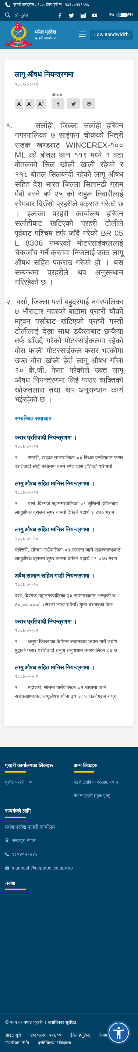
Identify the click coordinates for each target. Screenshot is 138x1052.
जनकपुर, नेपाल (23, 840)
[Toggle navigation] (82, 35)
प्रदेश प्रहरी (15, 782)
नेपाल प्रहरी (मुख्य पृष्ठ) (92, 795)
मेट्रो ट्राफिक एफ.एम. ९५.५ (96, 782)
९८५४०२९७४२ (24, 854)
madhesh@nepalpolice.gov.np (42, 868)
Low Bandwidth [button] (111, 35)
